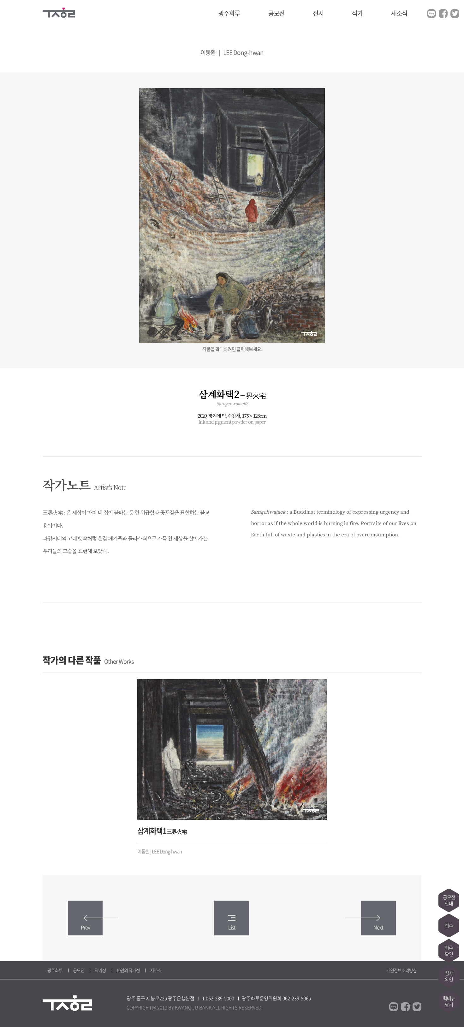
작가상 (100, 970)
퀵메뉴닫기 (449, 1001)
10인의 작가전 (128, 970)
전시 (318, 13)
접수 (449, 925)
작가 (357, 13)
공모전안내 (449, 900)
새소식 (399, 13)
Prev (85, 927)
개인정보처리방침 (401, 970)
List (231, 927)
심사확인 (449, 976)
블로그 (431, 13)
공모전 (276, 13)
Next (378, 927)
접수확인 (449, 951)
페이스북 (443, 13)
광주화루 (229, 13)
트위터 (454, 13)
